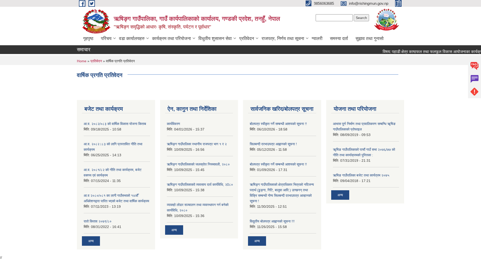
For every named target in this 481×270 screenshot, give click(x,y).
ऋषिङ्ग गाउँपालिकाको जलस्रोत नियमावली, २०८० (198, 164)
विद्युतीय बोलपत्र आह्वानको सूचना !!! (272, 221)
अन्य (91, 241)
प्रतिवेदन (246, 38)
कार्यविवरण (173, 124)
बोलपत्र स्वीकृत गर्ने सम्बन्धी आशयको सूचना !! (278, 124)
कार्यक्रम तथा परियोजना (171, 38)
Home (81, 61)
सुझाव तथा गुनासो (369, 38)
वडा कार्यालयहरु (132, 38)
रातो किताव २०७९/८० (97, 221)
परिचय (106, 38)
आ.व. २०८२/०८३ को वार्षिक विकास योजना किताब (115, 124)
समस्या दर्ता (339, 38)
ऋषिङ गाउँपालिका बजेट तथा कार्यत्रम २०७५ (361, 175)
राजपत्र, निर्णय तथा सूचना (283, 38)
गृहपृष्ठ (88, 38)
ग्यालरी (317, 38)
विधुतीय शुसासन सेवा (215, 38)
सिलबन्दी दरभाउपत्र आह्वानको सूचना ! (273, 144)
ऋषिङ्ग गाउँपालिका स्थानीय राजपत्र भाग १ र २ (197, 144)
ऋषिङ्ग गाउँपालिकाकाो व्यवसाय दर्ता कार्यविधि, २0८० (200, 184)
